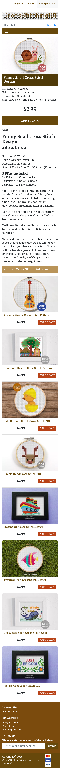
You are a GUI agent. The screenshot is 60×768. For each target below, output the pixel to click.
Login (31, 3)
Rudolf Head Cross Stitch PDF (23, 473)
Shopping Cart (47, 3)
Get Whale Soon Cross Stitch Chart (26, 632)
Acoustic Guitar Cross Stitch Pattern (27, 315)
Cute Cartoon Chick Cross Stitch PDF (27, 421)
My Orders (11, 726)
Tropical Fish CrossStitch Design (25, 579)
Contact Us (11, 711)
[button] (54, 39)
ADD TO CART (30, 120)
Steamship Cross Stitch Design (24, 526)
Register (18, 3)
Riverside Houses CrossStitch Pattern (28, 368)
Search (51, 25)
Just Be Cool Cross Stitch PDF (22, 685)
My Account (11, 722)
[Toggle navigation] (6, 31)
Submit (51, 745)
